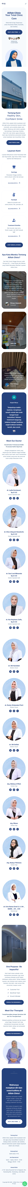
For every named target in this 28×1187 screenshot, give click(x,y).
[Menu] (25, 3)
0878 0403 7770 (14, 1153)
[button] (24, 1183)
